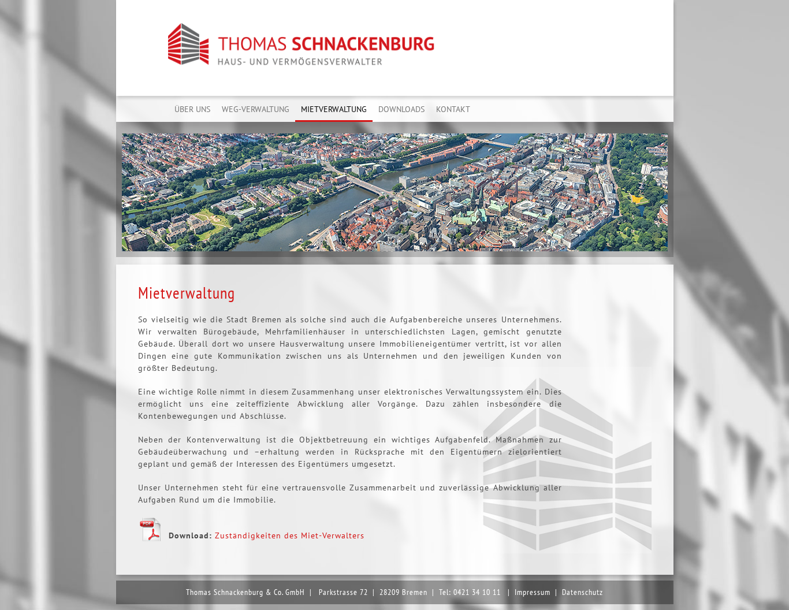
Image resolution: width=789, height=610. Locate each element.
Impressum (532, 592)
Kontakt (453, 109)
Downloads (401, 109)
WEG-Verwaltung (255, 109)
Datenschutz (582, 592)
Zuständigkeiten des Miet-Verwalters (289, 535)
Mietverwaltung (334, 109)
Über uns (192, 109)
